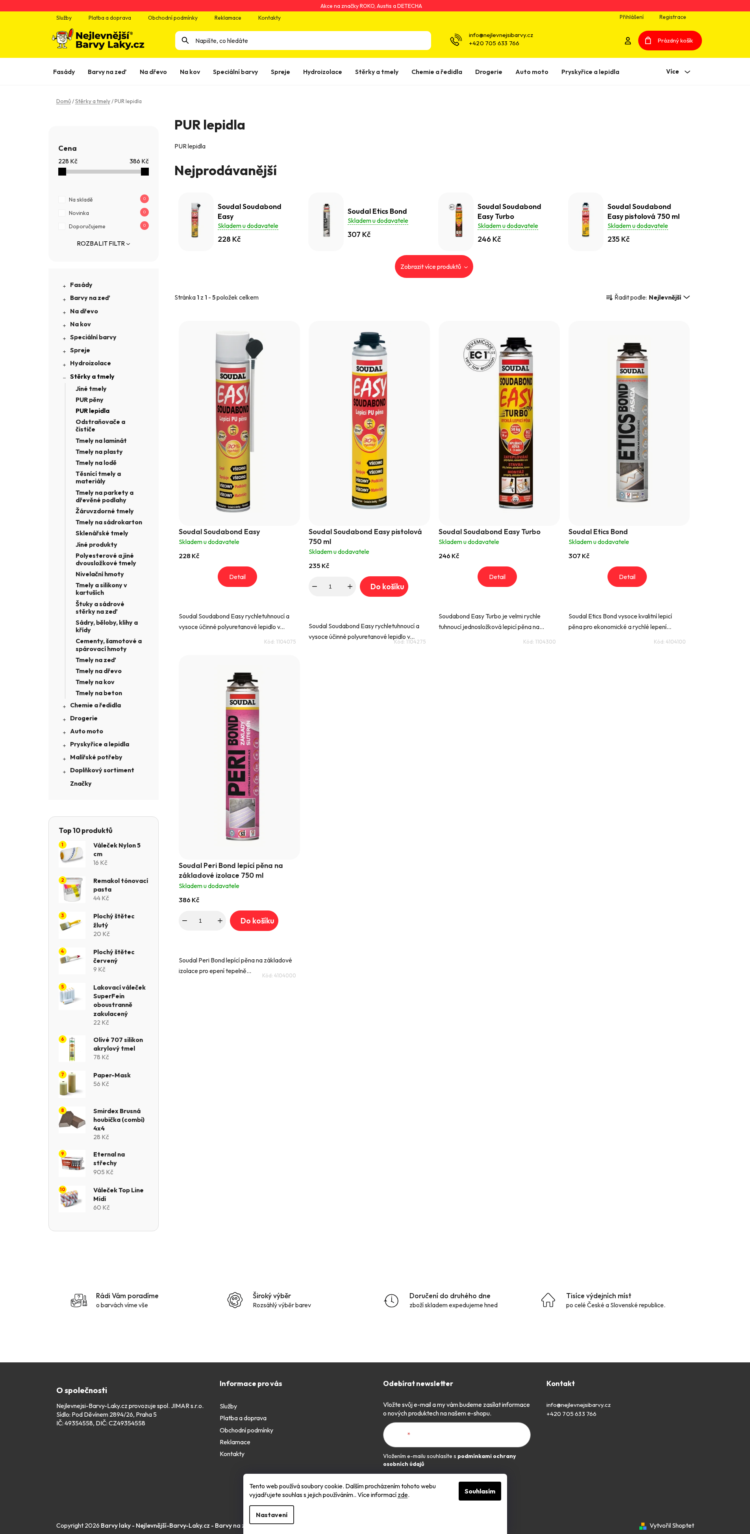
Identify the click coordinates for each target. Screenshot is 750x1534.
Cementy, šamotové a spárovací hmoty (109, 644)
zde (403, 1495)
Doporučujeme (107, 226)
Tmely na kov (95, 682)
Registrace (672, 16)
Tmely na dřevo (99, 671)
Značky (81, 783)
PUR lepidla (92, 410)
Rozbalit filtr (101, 243)
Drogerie (84, 718)
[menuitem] (65, 71)
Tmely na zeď (96, 660)
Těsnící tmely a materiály (98, 477)
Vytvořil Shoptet (672, 1525)
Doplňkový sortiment (102, 770)
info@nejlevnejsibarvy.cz (501, 35)
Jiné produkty (96, 544)
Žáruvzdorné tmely (105, 511)
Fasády (81, 285)
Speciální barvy (93, 337)
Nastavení (271, 1515)
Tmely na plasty (99, 451)
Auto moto (86, 731)
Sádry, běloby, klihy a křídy (107, 626)
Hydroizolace (90, 363)
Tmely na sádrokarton (109, 522)
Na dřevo (84, 311)
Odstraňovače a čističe (100, 425)
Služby (64, 17)
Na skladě (107, 199)
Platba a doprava (110, 17)
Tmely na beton (99, 693)
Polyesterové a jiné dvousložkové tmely (106, 559)
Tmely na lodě (96, 462)
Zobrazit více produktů (431, 266)
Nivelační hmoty (100, 574)
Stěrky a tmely (92, 376)
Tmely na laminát (101, 440)
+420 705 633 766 (494, 43)
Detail (237, 577)
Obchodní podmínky (173, 17)
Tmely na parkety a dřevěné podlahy (104, 496)
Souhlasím (480, 1491)
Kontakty (269, 17)
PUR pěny (90, 399)
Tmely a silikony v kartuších (101, 588)
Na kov (80, 324)
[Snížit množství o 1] (314, 586)
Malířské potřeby (96, 757)
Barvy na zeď (90, 298)
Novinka (107, 212)
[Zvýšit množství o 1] (350, 586)
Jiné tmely (91, 388)
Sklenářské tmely (102, 533)
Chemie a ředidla (95, 705)
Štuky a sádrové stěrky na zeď (100, 607)
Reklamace (228, 17)
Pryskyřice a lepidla (99, 744)
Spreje (80, 350)
